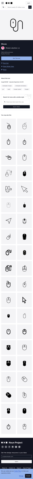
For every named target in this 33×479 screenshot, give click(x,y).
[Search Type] (4, 7)
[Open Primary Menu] (2, 3)
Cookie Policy (17, 471)
